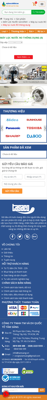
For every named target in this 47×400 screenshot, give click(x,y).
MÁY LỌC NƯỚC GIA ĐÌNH (15, 22)
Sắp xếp (4, 42)
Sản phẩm (20, 19)
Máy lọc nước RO (38, 22)
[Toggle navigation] (42, 4)
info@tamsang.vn (21, 353)
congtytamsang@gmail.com (27, 355)
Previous (2, 128)
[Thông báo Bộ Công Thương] (11, 377)
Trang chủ (8, 19)
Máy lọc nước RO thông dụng (16, 25)
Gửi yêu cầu (12, 191)
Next (45, 128)
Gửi (42, 390)
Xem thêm (22, 57)
